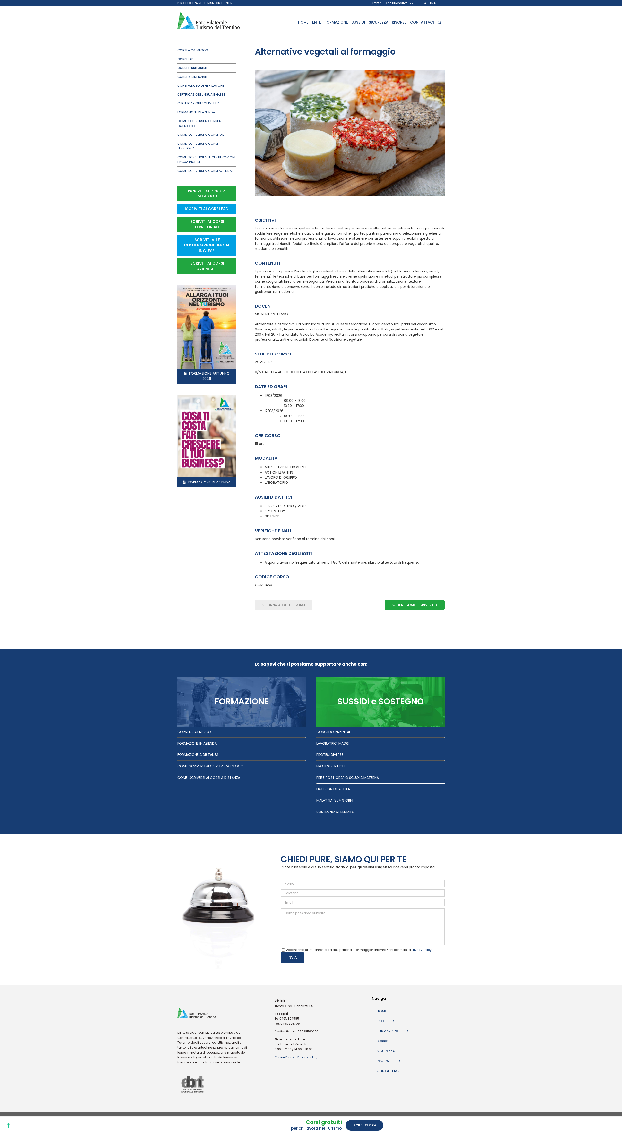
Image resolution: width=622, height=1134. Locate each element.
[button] (439, 22)
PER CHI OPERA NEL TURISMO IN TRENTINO (205, 3)
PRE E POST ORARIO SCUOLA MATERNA (347, 777)
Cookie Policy (284, 1057)
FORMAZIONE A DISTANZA (197, 754)
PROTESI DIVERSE (329, 754)
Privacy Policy (307, 1057)
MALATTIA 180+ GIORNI (334, 800)
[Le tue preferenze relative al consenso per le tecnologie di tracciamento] (8, 1125)
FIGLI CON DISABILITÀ (333, 789)
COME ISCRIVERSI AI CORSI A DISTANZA (208, 777)
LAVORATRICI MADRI (332, 743)
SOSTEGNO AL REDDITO (335, 811)
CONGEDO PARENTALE (334, 731)
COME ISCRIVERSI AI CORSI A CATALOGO (210, 766)
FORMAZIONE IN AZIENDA (197, 743)
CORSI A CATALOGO (194, 731)
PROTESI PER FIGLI (330, 766)
